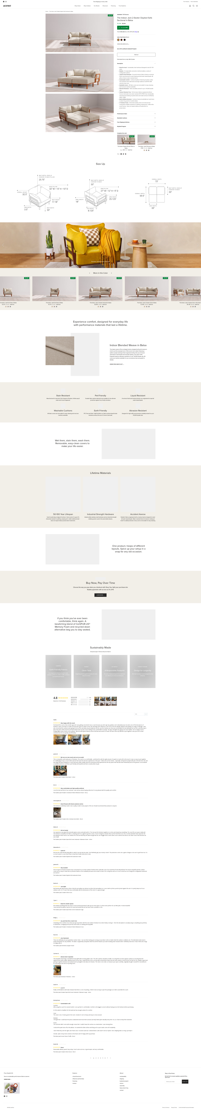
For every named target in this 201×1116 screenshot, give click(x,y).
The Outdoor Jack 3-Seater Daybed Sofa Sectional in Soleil (67, 856)
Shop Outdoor (87, 6)
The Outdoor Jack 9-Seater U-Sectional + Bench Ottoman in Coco (68, 927)
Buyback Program (121, 126)
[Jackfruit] (7, 6)
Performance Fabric (122, 113)
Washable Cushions (122, 118)
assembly (122, 1085)
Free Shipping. (186, 1)
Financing (113, 6)
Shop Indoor (78, 6)
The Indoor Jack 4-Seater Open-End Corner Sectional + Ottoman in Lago (70, 992)
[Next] (198, 245)
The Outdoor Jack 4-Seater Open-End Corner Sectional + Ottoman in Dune (70, 839)
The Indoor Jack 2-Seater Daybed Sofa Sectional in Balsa (61, 11)
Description (120, 63)
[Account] (189, 6)
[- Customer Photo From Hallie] (97, 699)
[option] (100, 245)
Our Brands (96, 6)
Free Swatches (122, 6)
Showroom (105, 6)
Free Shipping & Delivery (123, 122)
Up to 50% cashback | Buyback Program (126, 48)
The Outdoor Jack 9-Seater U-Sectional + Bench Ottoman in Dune (68, 792)
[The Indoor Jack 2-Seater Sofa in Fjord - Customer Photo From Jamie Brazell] (114, 699)
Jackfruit (12, 1107)
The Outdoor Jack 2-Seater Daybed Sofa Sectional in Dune (67, 875)
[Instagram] (6, 1)
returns (121, 1083)
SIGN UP (185, 1081)
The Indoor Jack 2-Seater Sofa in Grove (62, 1052)
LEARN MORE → (100, 595)
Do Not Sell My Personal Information (186, 1107)
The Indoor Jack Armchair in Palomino (62, 976)
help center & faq (124, 1088)
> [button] (110, 1058)
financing (75, 1081)
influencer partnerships (78, 1078)
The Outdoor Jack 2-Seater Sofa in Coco (62, 892)
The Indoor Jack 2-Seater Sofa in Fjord (62, 777)
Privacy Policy (174, 1107)
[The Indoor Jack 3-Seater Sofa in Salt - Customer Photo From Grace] (102, 703)
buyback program (124, 1081)
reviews (74, 1083)
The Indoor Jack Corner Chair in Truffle (62, 1036)
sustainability (123, 1076)
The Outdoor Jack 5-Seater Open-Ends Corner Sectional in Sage (68, 909)
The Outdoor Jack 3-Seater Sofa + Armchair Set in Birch (66, 819)
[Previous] (3, 245)
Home (47, 11)
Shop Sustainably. (194, 1)
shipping (122, 1078)
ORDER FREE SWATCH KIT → (117, 364)
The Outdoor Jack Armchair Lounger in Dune (63, 945)
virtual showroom (77, 1076)
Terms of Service (165, 1107)
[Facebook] (3, 1)
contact (122, 1090)
